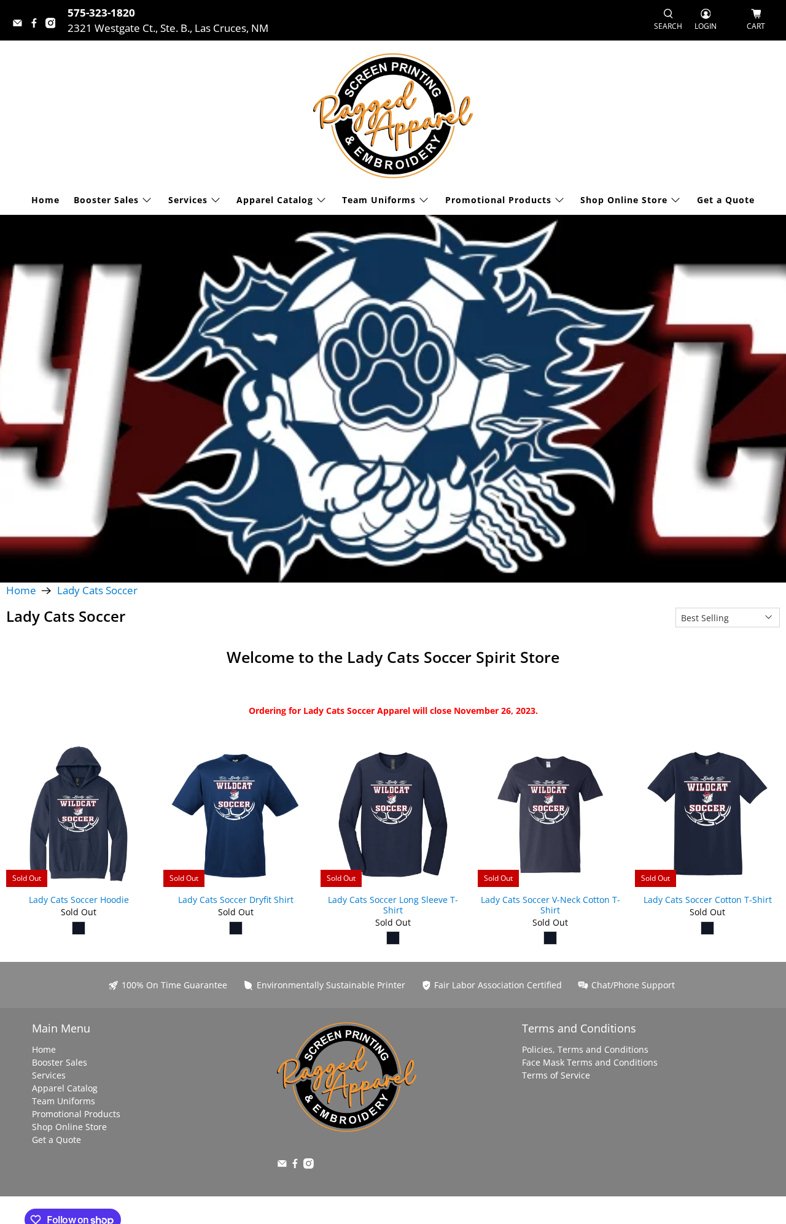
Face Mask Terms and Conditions (590, 1062)
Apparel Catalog (274, 200)
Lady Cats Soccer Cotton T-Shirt (708, 899)
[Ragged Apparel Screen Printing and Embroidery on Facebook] (37, 24)
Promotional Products (498, 200)
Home (45, 200)
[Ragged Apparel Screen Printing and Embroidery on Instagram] (53, 24)
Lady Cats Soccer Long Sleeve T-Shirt (393, 905)
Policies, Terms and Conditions (585, 1049)
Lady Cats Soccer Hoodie (79, 899)
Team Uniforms (379, 200)
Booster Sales (106, 200)
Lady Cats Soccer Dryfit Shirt (236, 899)
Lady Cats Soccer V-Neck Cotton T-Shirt (550, 905)
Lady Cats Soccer (97, 591)
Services (188, 200)
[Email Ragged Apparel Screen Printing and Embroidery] (20, 24)
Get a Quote (726, 200)
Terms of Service (556, 1075)
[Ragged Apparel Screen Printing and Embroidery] (393, 115)
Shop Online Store (623, 200)
